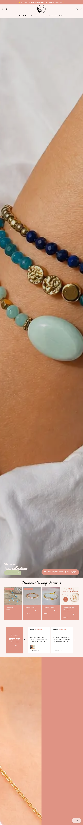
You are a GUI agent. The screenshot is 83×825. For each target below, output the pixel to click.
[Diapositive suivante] (38, 596)
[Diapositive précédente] (25, 596)
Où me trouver (53, 16)
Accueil (21, 16)
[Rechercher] (6, 9)
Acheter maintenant (12, 573)
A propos (44, 16)
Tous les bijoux (29, 16)
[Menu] (2, 9)
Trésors (38, 16)
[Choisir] (76, 602)
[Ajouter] (38, 602)
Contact (61, 16)
